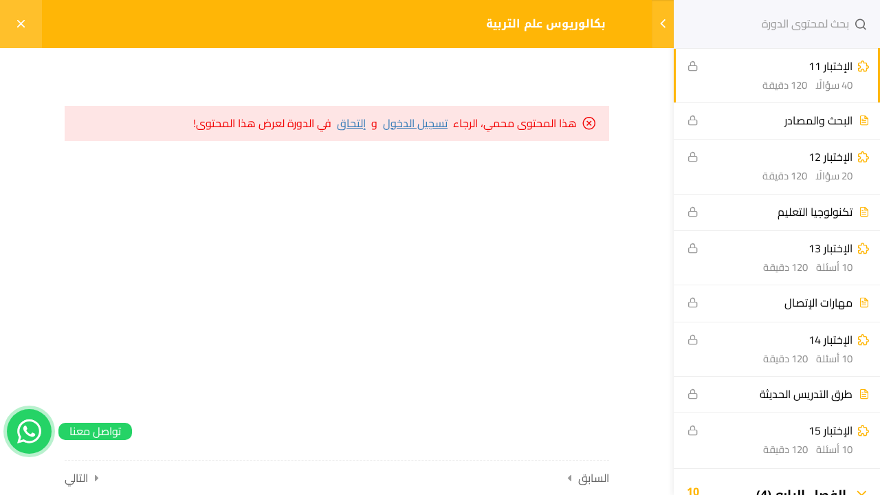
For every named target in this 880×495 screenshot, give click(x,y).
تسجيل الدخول (415, 123)
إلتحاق (351, 123)
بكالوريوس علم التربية (546, 24)
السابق (593, 478)
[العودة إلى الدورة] (21, 24)
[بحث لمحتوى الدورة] (861, 24)
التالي (76, 478)
